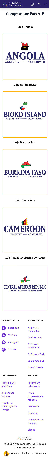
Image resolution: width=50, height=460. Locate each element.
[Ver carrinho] (32, 4)
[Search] (39, 4)
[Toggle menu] (45, 4)
